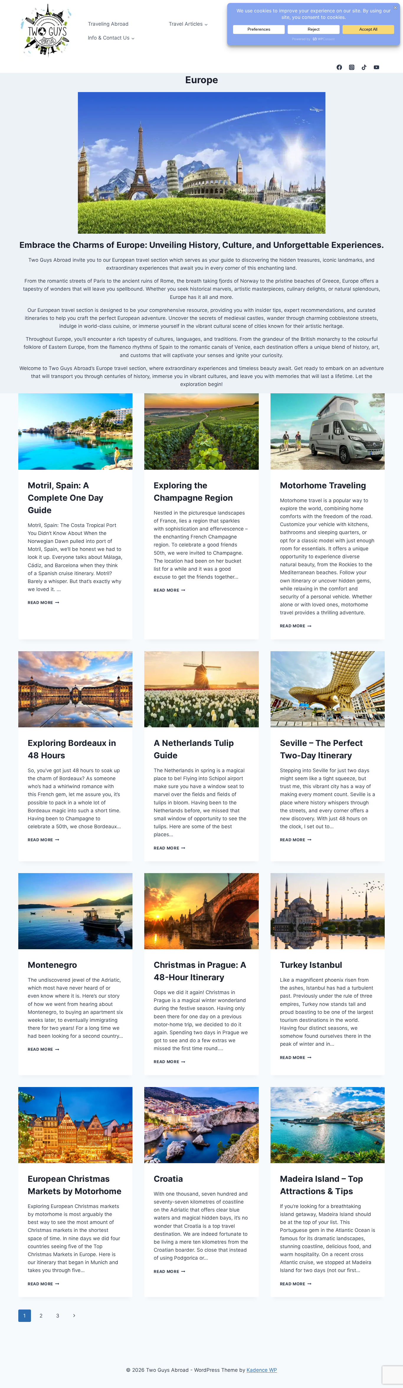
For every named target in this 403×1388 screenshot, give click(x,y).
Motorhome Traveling (323, 485)
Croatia (168, 1179)
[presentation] (75, 431)
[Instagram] (351, 67)
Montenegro (52, 965)
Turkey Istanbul (311, 965)
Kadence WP (262, 1370)
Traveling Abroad (108, 24)
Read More (43, 602)
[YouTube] (376, 67)
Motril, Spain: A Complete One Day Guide (65, 497)
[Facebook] (339, 67)
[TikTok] (364, 67)
